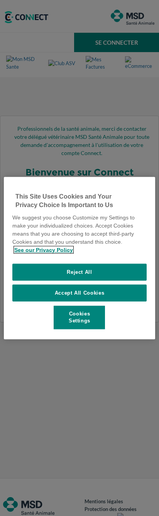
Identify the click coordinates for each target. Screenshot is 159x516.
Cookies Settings (79, 317)
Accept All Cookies (80, 293)
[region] (79, 258)
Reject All (79, 272)
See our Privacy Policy (43, 249)
